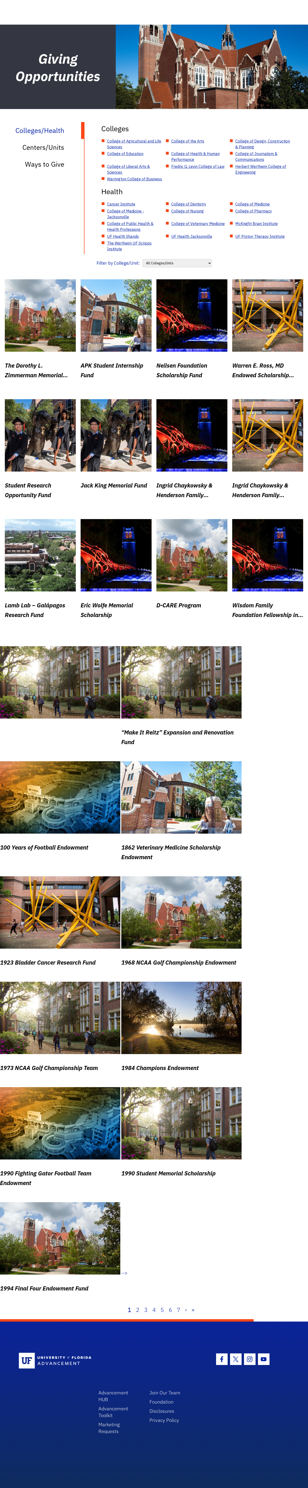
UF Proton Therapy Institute (260, 236)
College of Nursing (187, 211)
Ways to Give (44, 164)
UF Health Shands (123, 236)
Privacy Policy (164, 1420)
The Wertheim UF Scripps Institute (129, 246)
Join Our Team (164, 1392)
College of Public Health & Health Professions (130, 226)
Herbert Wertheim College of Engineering (260, 169)
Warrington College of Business (134, 179)
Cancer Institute (121, 204)
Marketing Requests (109, 1427)
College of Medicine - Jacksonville (125, 214)
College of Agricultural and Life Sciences (134, 144)
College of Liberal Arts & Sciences (128, 169)
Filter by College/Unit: (118, 263)
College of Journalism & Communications (256, 156)
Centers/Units (43, 147)
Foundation (161, 1402)
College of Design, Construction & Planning (262, 144)
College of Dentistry (188, 204)
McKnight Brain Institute (256, 223)
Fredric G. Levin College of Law (198, 166)
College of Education (125, 153)
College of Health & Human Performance (195, 156)
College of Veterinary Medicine (198, 223)
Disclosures (161, 1411)
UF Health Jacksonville (191, 236)
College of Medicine (252, 204)
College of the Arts (187, 141)
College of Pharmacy (253, 211)
